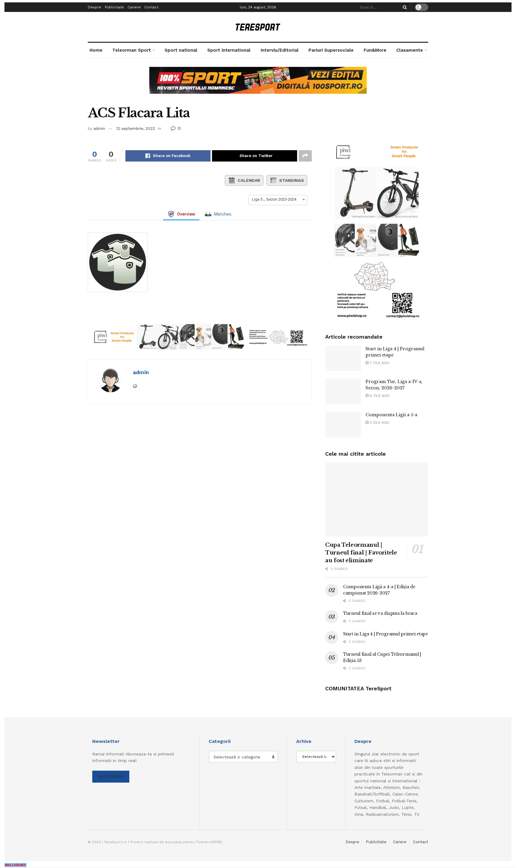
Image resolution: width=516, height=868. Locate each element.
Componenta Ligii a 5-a (391, 414)
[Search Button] (404, 7)
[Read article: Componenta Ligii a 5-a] (343, 424)
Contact (151, 7)
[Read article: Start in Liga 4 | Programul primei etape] (343, 358)
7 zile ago (378, 363)
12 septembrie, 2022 (135, 128)
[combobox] (277, 199)
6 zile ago (379, 396)
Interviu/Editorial (280, 50)
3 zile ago (378, 422)
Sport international (229, 50)
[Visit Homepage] (258, 27)
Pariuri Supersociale (331, 50)
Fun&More (375, 50)
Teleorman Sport (131, 50)
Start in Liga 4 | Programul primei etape (385, 634)
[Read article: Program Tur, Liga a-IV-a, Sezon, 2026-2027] (343, 391)
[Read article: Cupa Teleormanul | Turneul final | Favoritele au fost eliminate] (376, 500)
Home (96, 50)
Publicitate (114, 7)
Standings (291, 180)
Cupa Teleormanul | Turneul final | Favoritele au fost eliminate (361, 553)
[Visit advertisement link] (258, 85)
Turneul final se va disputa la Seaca (380, 613)
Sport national (181, 50)
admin (99, 128)
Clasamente (409, 50)
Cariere (134, 7)
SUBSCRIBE (110, 776)
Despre (94, 7)
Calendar (249, 180)
